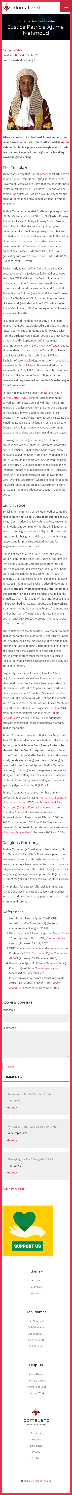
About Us (36, 1433)
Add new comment (15, 1188)
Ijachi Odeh (15, 50)
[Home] (7, 7)
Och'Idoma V (36, 1321)
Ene (14, 194)
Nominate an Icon (36, 1386)
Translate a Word (36, 1380)
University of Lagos (48, 345)
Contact (36, 1458)
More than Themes (41, 1480)
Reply (14, 1107)
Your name (9, 1009)
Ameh (43, 174)
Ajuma (65, 142)
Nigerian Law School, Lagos (19, 365)
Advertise (36, 1439)
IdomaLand (26, 8)
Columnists (36, 1286)
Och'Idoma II (36, 1340)
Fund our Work (36, 1393)
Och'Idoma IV (36, 1327)
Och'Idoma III (36, 1333)
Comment (8, 1027)
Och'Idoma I (36, 1346)
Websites (36, 1293)
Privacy (36, 1452)
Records (36, 1280)
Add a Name (36, 1374)
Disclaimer (36, 1445)
